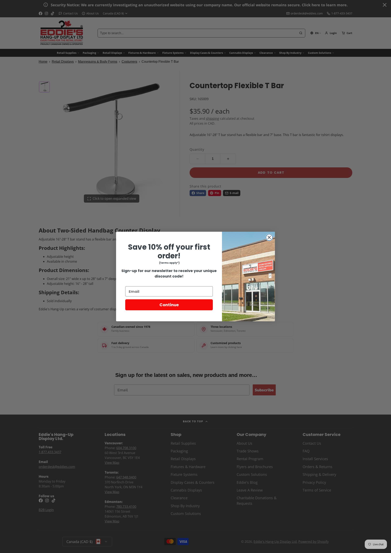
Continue (169, 305)
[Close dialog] (269, 237)
